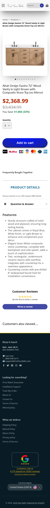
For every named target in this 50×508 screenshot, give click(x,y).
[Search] (42, 5)
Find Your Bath (19, 503)
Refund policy (9, 407)
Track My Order (10, 390)
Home (5, 19)
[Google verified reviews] (25, 459)
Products (15, 19)
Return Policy (9, 433)
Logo (16, 5)
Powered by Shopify (35, 503)
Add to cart (25, 143)
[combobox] (35, 5)
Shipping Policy (10, 425)
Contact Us (7, 399)
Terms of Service (10, 403)
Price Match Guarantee (13, 382)
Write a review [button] (25, 306)
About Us (7, 395)
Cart (47, 5)
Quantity (7, 120)
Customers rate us (25, 468)
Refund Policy (9, 429)
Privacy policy (9, 437)
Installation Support (12, 386)
